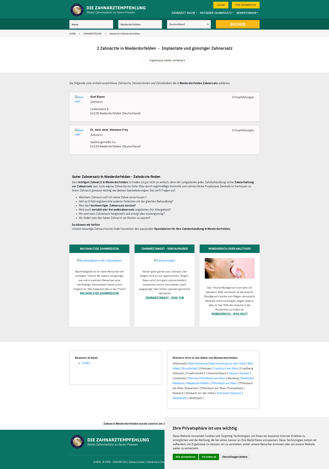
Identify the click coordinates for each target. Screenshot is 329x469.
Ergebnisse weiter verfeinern (167, 60)
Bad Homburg (198, 363)
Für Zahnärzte (245, 5)
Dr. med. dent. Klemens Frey (109, 129)
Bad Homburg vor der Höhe (227, 363)
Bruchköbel (189, 368)
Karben (244, 373)
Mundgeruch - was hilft (230, 313)
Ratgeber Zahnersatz (216, 13)
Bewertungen (246, 13)
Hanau (233, 373)
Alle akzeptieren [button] (185, 456)
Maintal (193, 378)
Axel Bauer (97, 96)
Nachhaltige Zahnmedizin (99, 293)
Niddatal (247, 378)
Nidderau (179, 383)
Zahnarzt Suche (183, 13)
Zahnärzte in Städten (157, 462)
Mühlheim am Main (212, 378)
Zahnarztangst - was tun (164, 297)
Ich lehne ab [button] (209, 456)
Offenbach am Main (224, 383)
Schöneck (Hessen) (229, 393)
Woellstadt (180, 398)
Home (72, 33)
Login (221, 5)
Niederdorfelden (198, 383)
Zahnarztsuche (92, 33)
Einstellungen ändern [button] (234, 456)
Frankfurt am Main (225, 368)
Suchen (237, 24)
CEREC (86, 363)
